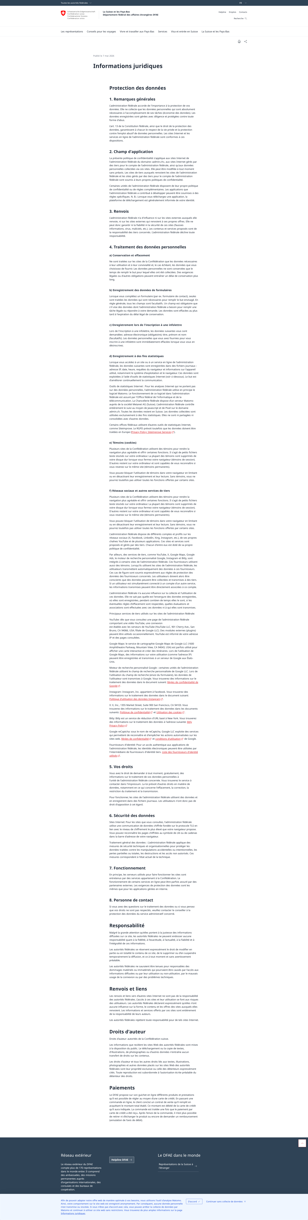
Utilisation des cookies (169, 712)
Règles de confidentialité (135, 738)
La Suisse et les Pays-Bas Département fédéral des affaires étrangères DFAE (130, 13)
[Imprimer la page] (239, 41)
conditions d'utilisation (168, 738)
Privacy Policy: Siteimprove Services (151, 432)
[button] (72, 31)
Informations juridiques (73, 1213)
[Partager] (245, 41)
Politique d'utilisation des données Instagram (134, 699)
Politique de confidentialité (135, 712)
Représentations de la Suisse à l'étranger (176, 1166)
